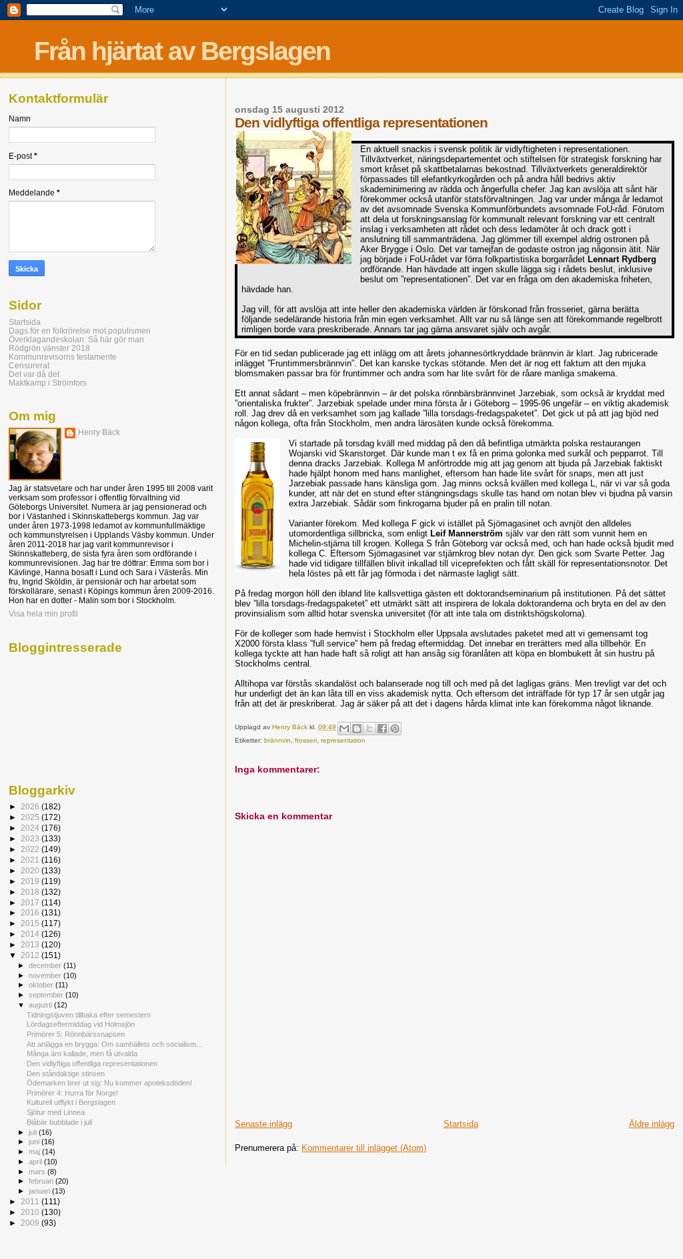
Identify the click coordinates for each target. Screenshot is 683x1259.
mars (38, 1172)
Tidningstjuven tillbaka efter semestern (89, 1015)
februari (42, 1181)
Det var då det (34, 374)
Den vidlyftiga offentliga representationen (92, 1064)
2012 (31, 955)
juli (34, 1132)
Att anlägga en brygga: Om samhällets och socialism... (114, 1044)
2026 (31, 806)
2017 (31, 902)
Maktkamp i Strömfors (48, 382)
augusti (41, 1005)
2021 (31, 859)
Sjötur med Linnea (56, 1112)
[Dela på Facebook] (382, 728)
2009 (31, 1222)
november (46, 975)
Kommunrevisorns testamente (63, 356)
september (47, 995)
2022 (31, 849)
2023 (31, 838)
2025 (31, 817)
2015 (31, 923)
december (46, 965)
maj (35, 1152)
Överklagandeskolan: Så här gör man (76, 339)
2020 (31, 870)
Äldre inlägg (651, 1124)
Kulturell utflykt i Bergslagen (71, 1102)
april (36, 1162)
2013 (31, 944)
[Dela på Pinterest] (395, 728)
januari (40, 1191)
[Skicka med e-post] (344, 728)
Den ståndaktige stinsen (66, 1074)
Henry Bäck (99, 432)
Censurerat (29, 365)
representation (343, 740)
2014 (31, 933)
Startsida (461, 1124)
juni (35, 1142)
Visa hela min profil (43, 613)
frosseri (306, 740)
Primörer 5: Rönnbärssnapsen (76, 1034)
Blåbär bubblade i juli (59, 1122)
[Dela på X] (369, 728)
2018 (31, 891)
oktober (42, 985)
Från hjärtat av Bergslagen (182, 51)
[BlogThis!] (357, 728)
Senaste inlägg (263, 1124)
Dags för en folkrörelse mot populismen (80, 330)
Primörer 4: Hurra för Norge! (72, 1093)
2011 (31, 1201)
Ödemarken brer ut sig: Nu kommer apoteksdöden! (109, 1083)
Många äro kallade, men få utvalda (82, 1054)
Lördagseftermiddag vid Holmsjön (81, 1024)
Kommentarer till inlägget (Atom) (363, 1148)
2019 (31, 881)
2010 (31, 1212)
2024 (31, 827)
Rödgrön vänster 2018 (49, 348)
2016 (31, 912)
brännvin (277, 740)
